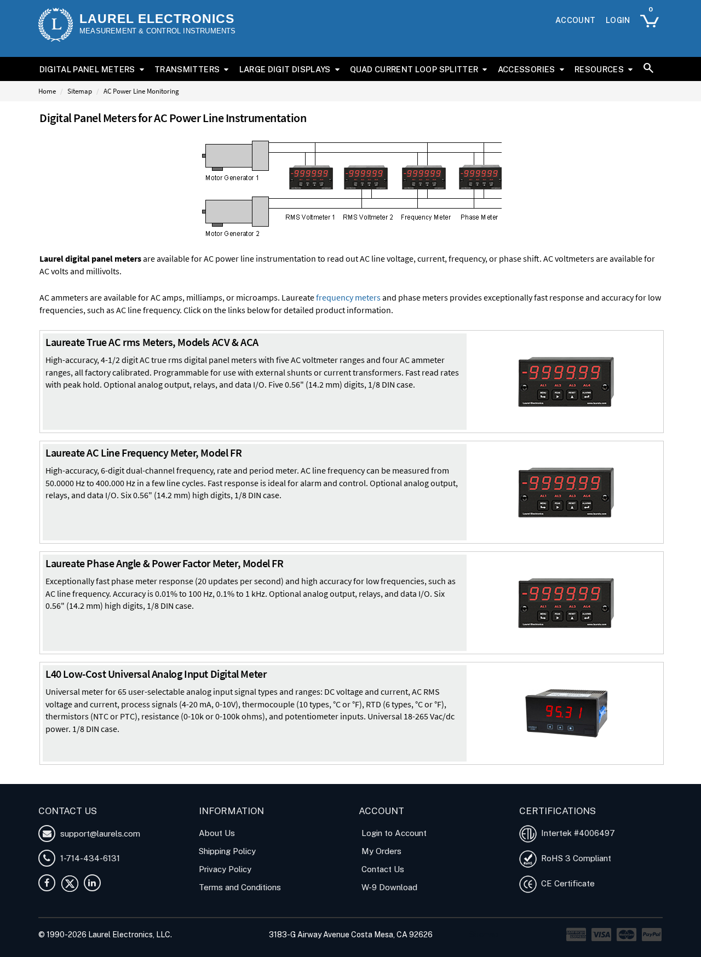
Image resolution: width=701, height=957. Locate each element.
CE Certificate (566, 883)
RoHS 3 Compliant (574, 858)
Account (575, 20)
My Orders (381, 851)
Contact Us (382, 869)
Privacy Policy (225, 869)
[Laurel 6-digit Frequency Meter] (566, 491)
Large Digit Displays (285, 69)
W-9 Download (389, 887)
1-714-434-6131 (89, 858)
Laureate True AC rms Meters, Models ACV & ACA (151, 342)
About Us (217, 833)
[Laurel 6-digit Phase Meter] (566, 601)
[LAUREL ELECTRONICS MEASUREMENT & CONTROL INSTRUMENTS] (55, 25)
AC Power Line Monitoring (141, 91)
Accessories (526, 69)
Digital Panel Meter (72, 777)
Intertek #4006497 (576, 833)
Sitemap (79, 91)
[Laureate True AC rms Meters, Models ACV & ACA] (566, 380)
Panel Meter (130, 777)
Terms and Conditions (240, 887)
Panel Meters (176, 777)
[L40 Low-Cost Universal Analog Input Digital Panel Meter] (566, 712)
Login (618, 20)
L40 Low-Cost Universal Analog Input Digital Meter (155, 674)
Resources (599, 69)
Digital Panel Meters (87, 69)
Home (47, 91)
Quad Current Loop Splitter (414, 69)
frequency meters (348, 297)
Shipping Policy (227, 851)
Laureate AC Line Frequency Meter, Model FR (143, 452)
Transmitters (187, 69)
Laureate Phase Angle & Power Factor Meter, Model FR (164, 563)
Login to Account (394, 833)
